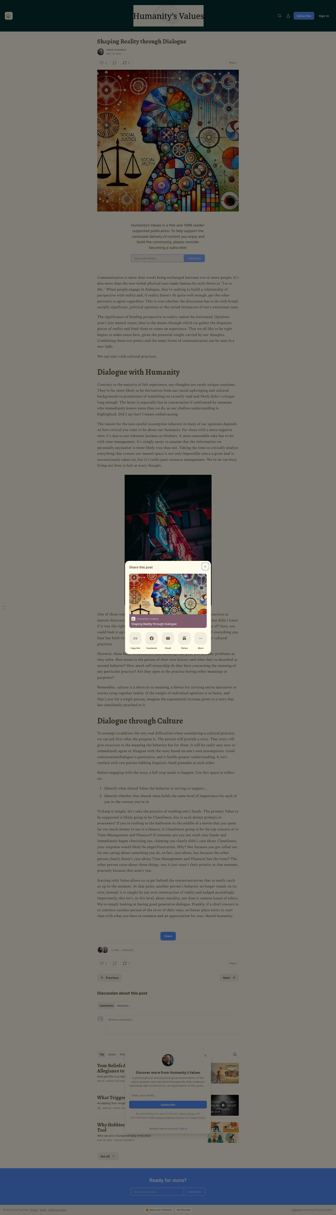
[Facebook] (151, 638)
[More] (200, 638)
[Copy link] (135, 638)
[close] (205, 566)
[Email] (168, 638)
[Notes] (184, 638)
